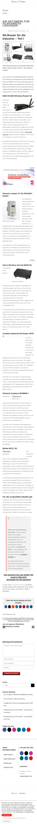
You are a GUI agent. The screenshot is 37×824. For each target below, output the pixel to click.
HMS (14, 587)
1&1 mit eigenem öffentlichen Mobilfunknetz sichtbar (18, 694)
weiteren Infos (30, 812)
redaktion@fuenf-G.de (26, 776)
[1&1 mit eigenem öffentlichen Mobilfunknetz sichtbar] (18, 618)
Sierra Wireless (20, 589)
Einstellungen (19, 812)
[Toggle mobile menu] (33, 12)
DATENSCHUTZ (8, 767)
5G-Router (5, 587)
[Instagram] (14, 730)
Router (8, 589)
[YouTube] (29, 730)
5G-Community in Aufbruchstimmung (14, 699)
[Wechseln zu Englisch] (22, 2)
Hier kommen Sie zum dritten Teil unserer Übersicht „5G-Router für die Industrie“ (18, 577)
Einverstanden (6, 815)
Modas (26, 587)
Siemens (13, 589)
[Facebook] (4, 730)
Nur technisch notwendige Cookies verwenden (14, 818)
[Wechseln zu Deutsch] (14, 793)
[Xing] (19, 730)
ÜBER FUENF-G (8, 754)
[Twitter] (9, 730)
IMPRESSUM (8, 763)
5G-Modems (29, 584)
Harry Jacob (8, 584)
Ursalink (26, 589)
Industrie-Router (20, 587)
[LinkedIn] (24, 730)
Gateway (10, 587)
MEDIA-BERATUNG (9, 759)
